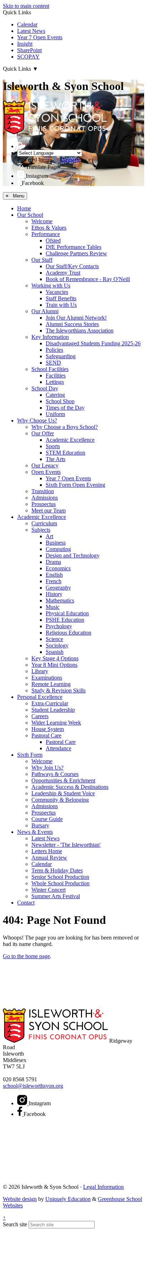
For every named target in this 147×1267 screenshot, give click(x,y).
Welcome (41, 221)
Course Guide (47, 819)
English (54, 575)
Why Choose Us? (37, 420)
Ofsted (53, 240)
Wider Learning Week (56, 723)
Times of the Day (65, 408)
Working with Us (50, 285)
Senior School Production (60, 877)
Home (24, 208)
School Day (44, 388)
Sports (53, 446)
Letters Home (46, 851)
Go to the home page (26, 956)
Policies (54, 350)
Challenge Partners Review (76, 253)
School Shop (60, 401)
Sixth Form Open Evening (75, 485)
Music (53, 607)
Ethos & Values (48, 228)
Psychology (59, 626)
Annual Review (49, 858)
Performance (45, 234)
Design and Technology (73, 555)
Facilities (56, 375)
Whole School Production (60, 883)
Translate (70, 159)
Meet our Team (48, 510)
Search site (15, 1224)
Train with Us (61, 305)
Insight (24, 44)
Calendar (27, 24)
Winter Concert (48, 890)
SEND (53, 363)
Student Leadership (53, 710)
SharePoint (29, 50)
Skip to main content (26, 6)
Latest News (31, 31)
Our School (30, 215)
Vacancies (57, 292)
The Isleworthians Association (79, 330)
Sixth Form (29, 755)
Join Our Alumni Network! (76, 318)
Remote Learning (51, 684)
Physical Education (67, 613)
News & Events (35, 832)
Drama (53, 562)
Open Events (46, 472)
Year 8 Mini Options (54, 665)
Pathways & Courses (54, 774)
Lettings (55, 382)
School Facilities (50, 369)
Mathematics (60, 600)
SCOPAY (28, 57)
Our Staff (41, 260)
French (53, 581)
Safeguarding (61, 356)
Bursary (40, 825)
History (54, 594)
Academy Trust (63, 273)
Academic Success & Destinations (69, 787)
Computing (58, 549)
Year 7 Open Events (39, 37)
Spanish (55, 652)
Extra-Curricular (49, 703)
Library (39, 671)
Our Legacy (45, 465)
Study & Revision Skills (58, 690)
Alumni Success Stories (72, 324)
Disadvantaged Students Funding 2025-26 (93, 343)
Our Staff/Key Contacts (72, 266)
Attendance (58, 748)
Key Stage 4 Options (54, 658)
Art (49, 536)
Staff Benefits (61, 298)
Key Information (50, 337)
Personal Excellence (39, 697)
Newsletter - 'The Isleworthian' (66, 845)
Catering (55, 395)
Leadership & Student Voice (63, 793)
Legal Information (103, 1187)
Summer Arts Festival (55, 896)
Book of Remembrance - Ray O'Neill (88, 279)
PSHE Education (65, 620)
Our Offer (42, 433)
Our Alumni (45, 311)
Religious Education (68, 633)
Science (54, 639)
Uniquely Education (68, 1199)
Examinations (46, 678)
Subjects (40, 530)
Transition (42, 491)
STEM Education (65, 453)
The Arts (55, 459)
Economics (58, 568)
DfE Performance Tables (73, 247)
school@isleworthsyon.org (33, 1086)
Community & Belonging (60, 800)
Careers (40, 716)
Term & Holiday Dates (57, 870)
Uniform (55, 414)
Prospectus (43, 504)
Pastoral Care (46, 735)
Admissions (44, 498)
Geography (58, 588)
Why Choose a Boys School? (64, 427)
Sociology (57, 645)
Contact (26, 903)
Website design (20, 1199)
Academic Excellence (70, 440)
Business (56, 543)
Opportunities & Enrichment (63, 780)
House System (47, 729)
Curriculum (44, 523)
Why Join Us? (47, 768)
